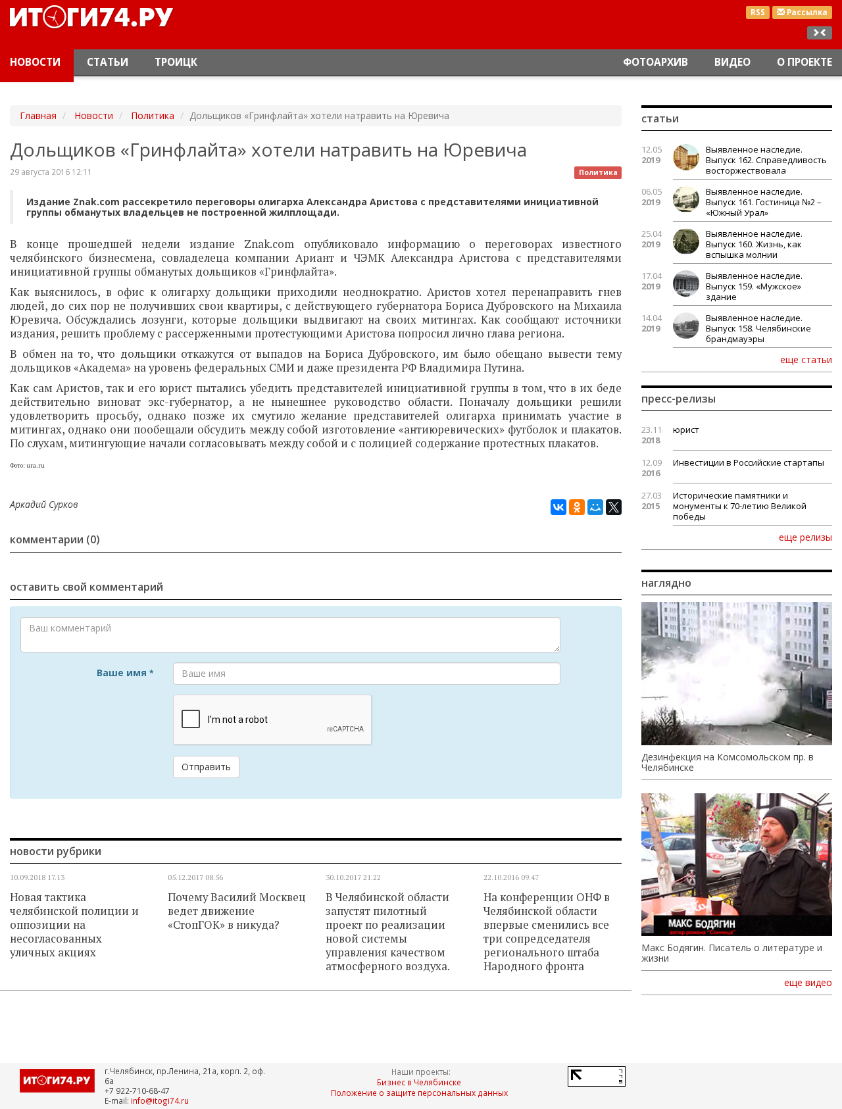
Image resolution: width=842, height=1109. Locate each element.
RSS (758, 12)
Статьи (107, 62)
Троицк (176, 62)
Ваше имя (125, 672)
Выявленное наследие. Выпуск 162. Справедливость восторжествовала (766, 159)
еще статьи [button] (806, 359)
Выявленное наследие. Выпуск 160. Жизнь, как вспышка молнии (754, 244)
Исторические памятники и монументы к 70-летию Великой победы (739, 505)
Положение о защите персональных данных (419, 1092)
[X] (614, 507)
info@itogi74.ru (160, 1100)
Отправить (206, 766)
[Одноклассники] (577, 507)
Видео (732, 62)
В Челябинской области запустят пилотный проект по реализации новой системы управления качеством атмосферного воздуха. (388, 931)
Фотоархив (655, 62)
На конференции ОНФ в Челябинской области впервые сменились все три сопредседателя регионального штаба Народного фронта (546, 931)
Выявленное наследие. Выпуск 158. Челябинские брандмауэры (758, 328)
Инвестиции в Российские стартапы (748, 462)
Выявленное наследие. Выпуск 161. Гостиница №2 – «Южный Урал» (764, 201)
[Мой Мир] (595, 507)
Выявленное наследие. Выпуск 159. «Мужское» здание (754, 286)
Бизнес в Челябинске (419, 1082)
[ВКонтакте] (558, 507)
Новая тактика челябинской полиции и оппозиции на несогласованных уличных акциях (74, 925)
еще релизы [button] (805, 537)
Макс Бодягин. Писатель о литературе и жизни (731, 953)
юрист (686, 429)
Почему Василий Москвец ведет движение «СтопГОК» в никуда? (237, 911)
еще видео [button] (808, 982)
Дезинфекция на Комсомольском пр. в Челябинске (727, 762)
